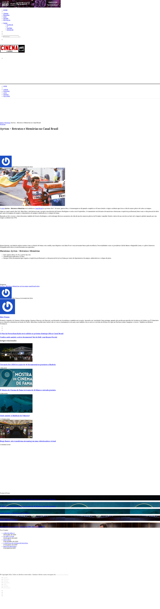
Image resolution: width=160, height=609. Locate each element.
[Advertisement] (50, 72)
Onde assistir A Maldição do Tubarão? (15, 416)
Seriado (5, 18)
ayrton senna (24, 286)
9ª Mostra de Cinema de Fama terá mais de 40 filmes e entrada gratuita (28, 390)
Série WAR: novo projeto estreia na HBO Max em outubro (22, 527)
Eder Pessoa (4, 317)
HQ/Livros (6, 20)
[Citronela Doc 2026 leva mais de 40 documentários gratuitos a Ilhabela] (16, 361)
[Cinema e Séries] (12, 52)
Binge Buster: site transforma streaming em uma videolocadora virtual (28, 441)
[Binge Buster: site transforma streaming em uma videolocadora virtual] (16, 438)
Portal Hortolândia (62, 574)
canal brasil (32, 286)
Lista (4, 17)
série (2, 208)
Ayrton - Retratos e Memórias (9, 286)
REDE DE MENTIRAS (9, 546)
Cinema (5, 13)
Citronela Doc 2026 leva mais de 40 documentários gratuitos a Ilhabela (28, 365)
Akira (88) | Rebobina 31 (9, 520)
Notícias (6, 12)
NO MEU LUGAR (8, 536)
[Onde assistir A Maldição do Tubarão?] (16, 412)
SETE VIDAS (7, 540)
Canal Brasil (39, 208)
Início (2, 123)
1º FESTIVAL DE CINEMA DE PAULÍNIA (15, 543)
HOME (5, 10)
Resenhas (6, 15)
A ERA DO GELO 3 (9, 533)
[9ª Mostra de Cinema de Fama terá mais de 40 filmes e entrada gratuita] (16, 386)
